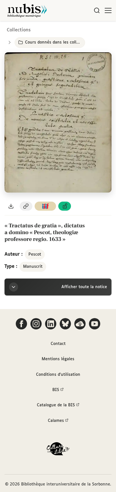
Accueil (88, 29)
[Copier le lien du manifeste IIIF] (45, 206)
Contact (58, 344)
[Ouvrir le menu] (108, 10)
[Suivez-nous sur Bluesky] (65, 323)
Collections (19, 30)
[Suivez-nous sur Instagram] (36, 323)
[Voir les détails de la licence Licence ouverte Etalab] (64, 206)
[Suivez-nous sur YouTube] (94, 323)
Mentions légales (58, 359)
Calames (56, 421)
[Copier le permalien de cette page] (26, 206)
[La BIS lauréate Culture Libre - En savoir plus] (58, 450)
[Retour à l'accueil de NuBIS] (27, 10)
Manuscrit (33, 267)
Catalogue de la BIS (56, 405)
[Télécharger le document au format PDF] (11, 206)
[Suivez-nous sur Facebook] (21, 323)
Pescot (34, 254)
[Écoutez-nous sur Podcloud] (80, 323)
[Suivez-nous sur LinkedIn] (50, 323)
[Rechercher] (96, 10)
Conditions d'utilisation (58, 375)
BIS (55, 390)
